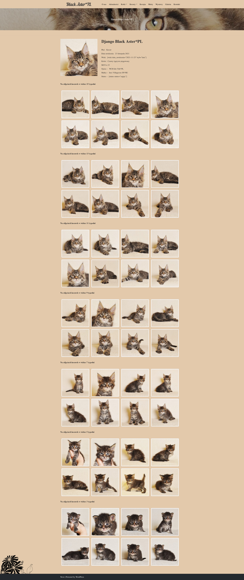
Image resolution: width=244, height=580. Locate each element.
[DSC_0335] (165, 104)
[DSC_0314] (105, 522)
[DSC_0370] (165, 244)
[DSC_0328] (105, 104)
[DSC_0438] (105, 174)
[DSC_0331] (135, 104)
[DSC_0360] (75, 313)
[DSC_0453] (135, 204)
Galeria (168, 4)
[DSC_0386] (165, 343)
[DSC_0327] (105, 552)
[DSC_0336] (75, 134)
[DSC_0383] (135, 343)
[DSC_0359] (75, 244)
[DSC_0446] (165, 482)
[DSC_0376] (75, 343)
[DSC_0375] (165, 273)
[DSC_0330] (105, 383)
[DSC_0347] (135, 134)
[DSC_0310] (75, 522)
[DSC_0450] (105, 204)
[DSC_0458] (165, 204)
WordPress (80, 577)
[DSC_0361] (105, 313)
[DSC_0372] (105, 273)
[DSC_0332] (165, 552)
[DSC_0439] (135, 174)
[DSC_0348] (165, 134)
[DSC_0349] (165, 413)
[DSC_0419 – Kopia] (105, 452)
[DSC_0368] (135, 244)
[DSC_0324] (75, 104)
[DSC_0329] (75, 383)
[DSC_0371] (75, 273)
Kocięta (143, 4)
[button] (126, 4)
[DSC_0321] (165, 522)
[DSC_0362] (105, 244)
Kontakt (177, 4)
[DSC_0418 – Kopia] (75, 452)
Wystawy (159, 4)
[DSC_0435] (135, 482)
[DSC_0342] (105, 413)
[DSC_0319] (135, 522)
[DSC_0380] (105, 343)
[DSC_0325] (75, 552)
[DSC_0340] (75, 413)
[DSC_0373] (135, 273)
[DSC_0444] (165, 174)
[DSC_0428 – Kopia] (165, 452)
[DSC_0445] (75, 204)
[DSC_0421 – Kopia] (135, 452)
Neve (62, 577)
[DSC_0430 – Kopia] (75, 482)
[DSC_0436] (75, 174)
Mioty (150, 4)
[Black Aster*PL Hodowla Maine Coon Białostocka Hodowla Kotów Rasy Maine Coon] (79, 4)
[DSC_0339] (105, 134)
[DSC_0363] (135, 313)
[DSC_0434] (105, 482)
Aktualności (113, 4)
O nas (104, 4)
